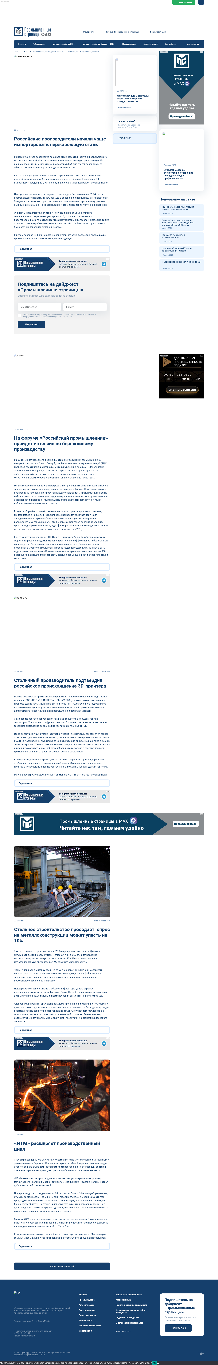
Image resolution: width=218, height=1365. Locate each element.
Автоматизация (151, 44)
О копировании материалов (129, 1323)
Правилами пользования (74, 315)
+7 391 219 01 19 (22, 1333)
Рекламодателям (158, 32)
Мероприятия (193, 44)
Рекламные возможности (129, 1294)
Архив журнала (123, 1300)
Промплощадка (129, 44)
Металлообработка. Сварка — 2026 (98, 44)
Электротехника (87, 1310)
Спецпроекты (89, 32)
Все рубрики (170, 44)
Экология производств (90, 1325)
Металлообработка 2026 (63, 44)
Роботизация (38, 44)
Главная (17, 52)
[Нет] (158, 1363)
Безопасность (86, 1320)
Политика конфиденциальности (131, 1305)
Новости (22, 44)
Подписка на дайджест (127, 1318)
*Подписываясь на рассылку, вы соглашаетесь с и (59, 316)
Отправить (31, 324)
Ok (154, 1363)
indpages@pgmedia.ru (24, 1336)
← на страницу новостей (62, 1266)
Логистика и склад (88, 1315)
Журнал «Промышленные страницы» (123, 32)
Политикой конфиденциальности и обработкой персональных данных (59, 316)
